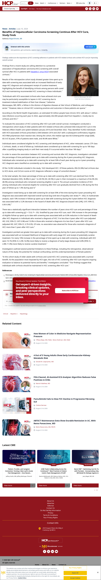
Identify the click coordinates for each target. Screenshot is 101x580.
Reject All (75, 573)
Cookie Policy (22, 578)
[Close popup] (86, 280)
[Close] (98, 572)
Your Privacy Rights (75, 568)
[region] (50, 572)
